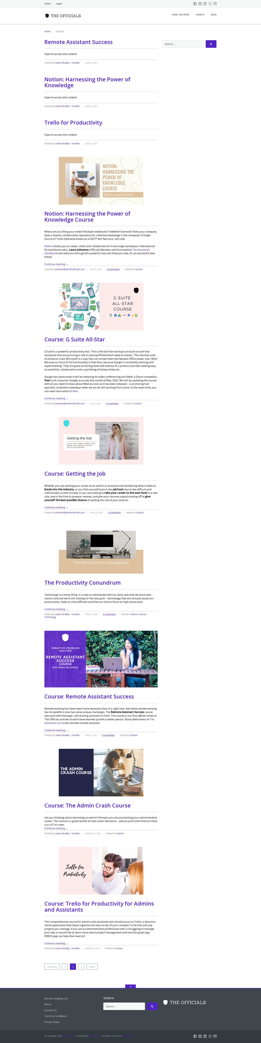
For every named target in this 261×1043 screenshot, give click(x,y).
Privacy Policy (52, 1022)
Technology (50, 617)
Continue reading (56, 264)
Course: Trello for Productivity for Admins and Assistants (99, 906)
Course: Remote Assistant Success (89, 696)
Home (47, 3)
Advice (134, 614)
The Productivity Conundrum (82, 582)
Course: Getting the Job (75, 473)
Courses (139, 269)
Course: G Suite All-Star (74, 339)
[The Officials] (63, 15)
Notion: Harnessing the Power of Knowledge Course (87, 216)
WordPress (127, 1035)
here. (75, 391)
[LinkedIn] (205, 3)
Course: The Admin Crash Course (87, 805)
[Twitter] (200, 3)
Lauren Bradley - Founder (67, 62)
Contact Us (50, 1010)
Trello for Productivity (73, 122)
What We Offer (180, 14)
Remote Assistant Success (78, 42)
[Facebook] (195, 3)
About (47, 1004)
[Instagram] (210, 3)
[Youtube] (215, 3)
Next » (92, 966)
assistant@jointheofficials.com (70, 269)
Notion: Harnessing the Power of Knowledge (87, 82)
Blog (214, 14)
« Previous (52, 966)
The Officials (68, 1035)
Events (200, 14)
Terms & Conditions (55, 1016)
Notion (48, 246)
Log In (59, 3)
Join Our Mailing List (56, 998)
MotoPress (94, 1035)
